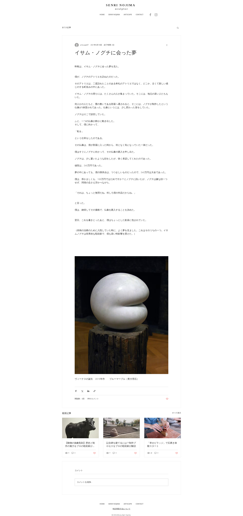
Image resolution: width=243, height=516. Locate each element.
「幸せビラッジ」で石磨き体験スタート (162, 444)
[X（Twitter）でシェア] (82, 391)
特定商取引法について (121, 509)
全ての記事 (66, 28)
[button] (114, 14)
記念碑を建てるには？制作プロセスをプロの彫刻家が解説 (121, 444)
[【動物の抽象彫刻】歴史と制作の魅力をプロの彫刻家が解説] (80, 428)
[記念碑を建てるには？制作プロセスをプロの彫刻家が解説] (121, 428)
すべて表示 (176, 413)
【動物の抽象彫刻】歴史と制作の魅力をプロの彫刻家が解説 (80, 444)
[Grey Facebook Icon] (150, 15)
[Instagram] (156, 15)
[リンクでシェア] (94, 391)
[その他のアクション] (166, 45)
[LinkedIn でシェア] (88, 391)
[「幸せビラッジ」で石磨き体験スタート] (162, 428)
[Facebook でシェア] (76, 391)
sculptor (121, 9)
